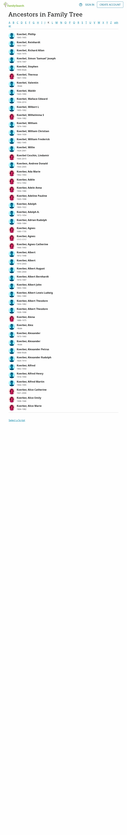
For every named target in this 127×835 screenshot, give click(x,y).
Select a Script (17, 420)
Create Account (110, 4)
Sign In (89, 4)
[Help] (81, 5)
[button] (63, 35)
